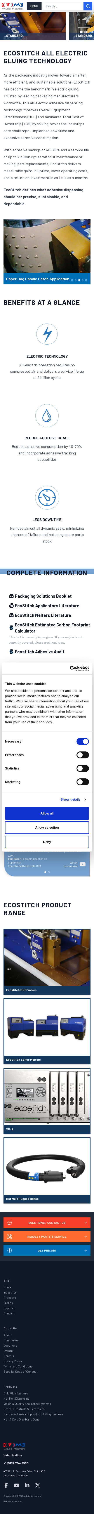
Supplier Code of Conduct (20, 1371)
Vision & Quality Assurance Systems (27, 1403)
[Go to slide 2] (85, 32)
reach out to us (54, 642)
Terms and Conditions (17, 1366)
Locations (10, 1345)
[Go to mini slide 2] (76, 280)
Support (9, 1308)
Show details (70, 799)
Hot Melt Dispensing (16, 1398)
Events (8, 1350)
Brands (8, 1303)
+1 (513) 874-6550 (16, 1463)
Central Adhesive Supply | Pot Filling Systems (33, 1414)
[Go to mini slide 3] (79, 280)
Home (7, 1287)
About (7, 1335)
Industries (10, 1292)
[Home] (12, 6)
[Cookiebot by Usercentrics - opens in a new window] (70, 668)
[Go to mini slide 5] (86, 280)
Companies (10, 1340)
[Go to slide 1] (81, 32)
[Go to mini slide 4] (83, 280)
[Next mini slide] (85, 251)
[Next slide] (85, 26)
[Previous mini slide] (8, 251)
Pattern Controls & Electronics (24, 1409)
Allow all (47, 813)
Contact (9, 1313)
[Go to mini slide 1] (72, 280)
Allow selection (47, 827)
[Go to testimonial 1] (45, 872)
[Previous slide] (8, 26)
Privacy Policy (12, 1361)
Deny (47, 842)
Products (9, 1297)
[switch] (83, 754)
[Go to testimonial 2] (49, 872)
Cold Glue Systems (15, 1393)
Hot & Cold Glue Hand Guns (21, 1419)
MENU (34, 6)
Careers (8, 1356)
